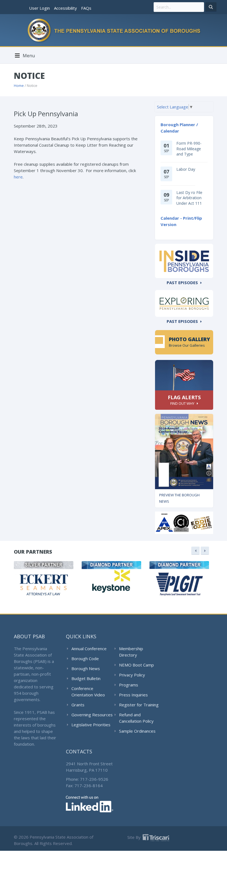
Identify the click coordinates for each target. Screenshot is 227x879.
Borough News (85, 668)
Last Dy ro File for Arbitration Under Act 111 (189, 198)
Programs (128, 685)
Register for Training (139, 704)
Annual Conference (89, 648)
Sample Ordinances (137, 731)
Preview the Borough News (179, 498)
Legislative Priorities (90, 724)
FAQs (86, 8)
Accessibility (65, 8)
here (18, 177)
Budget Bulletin (85, 678)
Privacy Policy (132, 675)
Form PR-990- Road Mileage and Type (189, 149)
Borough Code (85, 658)
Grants (77, 704)
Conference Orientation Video (88, 692)
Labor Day (185, 169)
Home (19, 85)
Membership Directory (131, 652)
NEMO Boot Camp (136, 665)
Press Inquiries (133, 695)
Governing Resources (92, 714)
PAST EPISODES (182, 282)
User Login (39, 8)
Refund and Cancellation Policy (136, 718)
